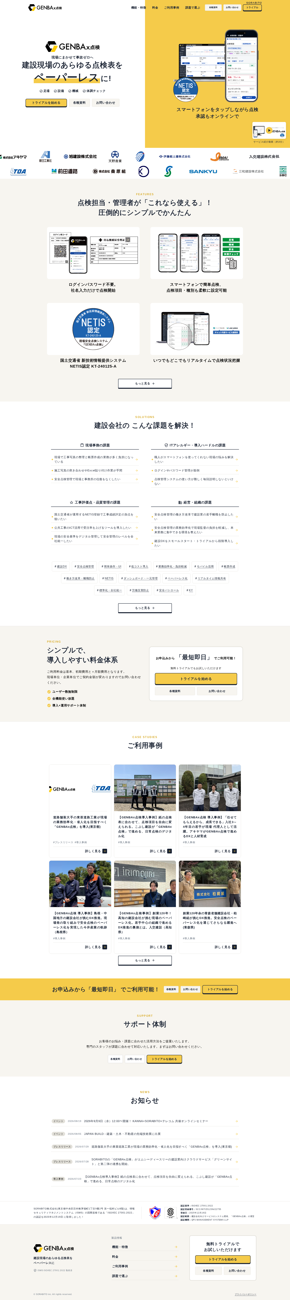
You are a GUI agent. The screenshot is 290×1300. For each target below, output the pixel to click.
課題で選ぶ (192, 7)
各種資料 (213, 7)
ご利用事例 (171, 7)
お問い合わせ (232, 7)
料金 (155, 7)
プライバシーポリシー (245, 1294)
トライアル (252, 7)
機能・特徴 (138, 7)
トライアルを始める (46, 102)
